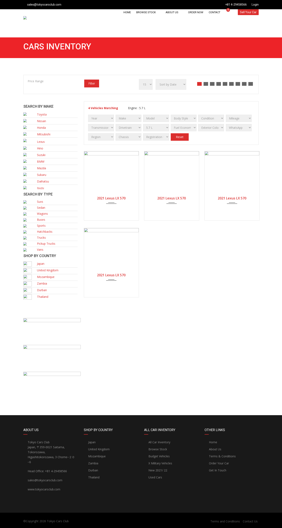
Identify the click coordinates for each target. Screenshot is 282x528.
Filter (91, 83)
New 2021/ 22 (157, 470)
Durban (93, 470)
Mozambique (97, 456)
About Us (215, 449)
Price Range (36, 81)
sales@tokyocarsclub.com (44, 4)
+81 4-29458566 (236, 4)
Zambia (93, 463)
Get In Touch (217, 470)
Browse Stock (157, 449)
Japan (92, 442)
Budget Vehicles (159, 456)
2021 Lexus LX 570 (111, 198)
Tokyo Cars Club (58, 521)
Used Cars (155, 477)
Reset (180, 137)
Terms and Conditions (225, 521)
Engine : (136, 108)
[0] (226, 12)
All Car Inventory (159, 442)
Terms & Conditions (222, 456)
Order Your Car (219, 463)
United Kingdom (99, 449)
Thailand (94, 477)
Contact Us (250, 521)
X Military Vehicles (160, 463)
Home (213, 442)
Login (255, 4)
